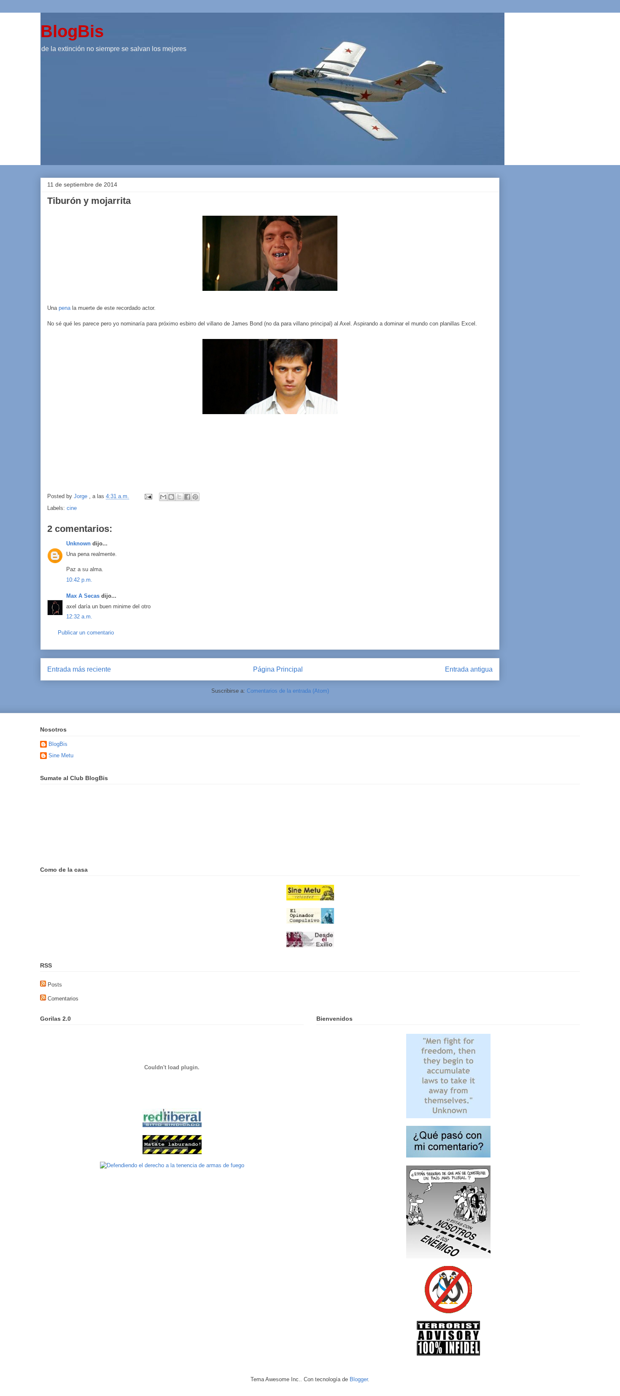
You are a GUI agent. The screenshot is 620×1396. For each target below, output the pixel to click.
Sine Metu (61, 755)
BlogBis (72, 31)
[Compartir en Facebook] (187, 497)
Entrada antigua (469, 669)
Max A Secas (83, 596)
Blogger (359, 1379)
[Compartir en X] (179, 497)
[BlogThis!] (171, 497)
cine (72, 508)
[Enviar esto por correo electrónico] (163, 497)
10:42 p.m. (79, 580)
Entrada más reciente (79, 669)
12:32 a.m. (79, 616)
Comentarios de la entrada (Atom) (288, 691)
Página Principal (278, 669)
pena (64, 308)
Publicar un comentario (86, 632)
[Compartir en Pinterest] (195, 497)
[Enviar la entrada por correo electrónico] (148, 496)
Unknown (78, 543)
